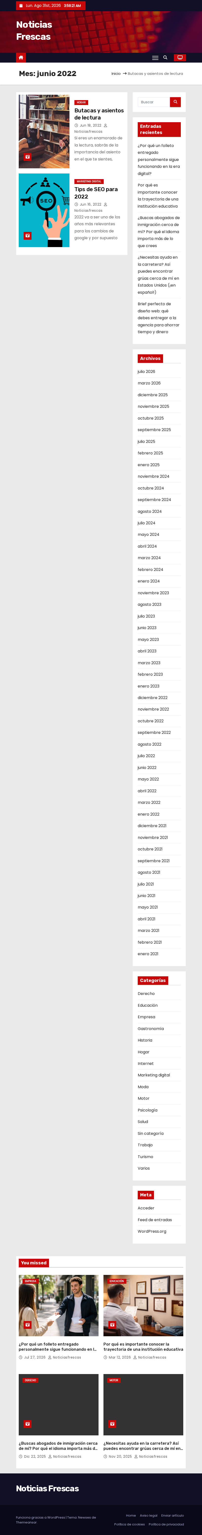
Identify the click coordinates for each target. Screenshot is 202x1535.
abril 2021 (146, 919)
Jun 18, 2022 (91, 125)
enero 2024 (149, 581)
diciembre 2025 (153, 395)
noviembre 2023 (153, 593)
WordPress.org (152, 1231)
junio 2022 (147, 767)
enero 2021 (148, 954)
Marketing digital (89, 181)
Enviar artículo (172, 1515)
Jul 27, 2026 (35, 1357)
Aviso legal (148, 1515)
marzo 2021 (148, 930)
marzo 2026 (149, 383)
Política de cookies (129, 1524)
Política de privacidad (166, 1524)
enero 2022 (148, 814)
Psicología (147, 1110)
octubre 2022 (151, 721)
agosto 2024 (150, 511)
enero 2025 (149, 465)
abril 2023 (147, 651)
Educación (148, 1005)
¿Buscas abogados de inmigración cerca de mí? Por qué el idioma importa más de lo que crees (159, 232)
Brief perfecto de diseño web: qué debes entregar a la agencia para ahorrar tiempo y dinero (159, 318)
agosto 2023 (149, 604)
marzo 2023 (149, 663)
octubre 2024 (151, 488)
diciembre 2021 (152, 826)
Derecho (146, 993)
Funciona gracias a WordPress (41, 1517)
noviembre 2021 (153, 837)
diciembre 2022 (153, 698)
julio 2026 (146, 371)
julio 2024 (146, 523)
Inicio (116, 73)
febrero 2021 (150, 942)
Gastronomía (151, 1029)
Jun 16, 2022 (91, 204)
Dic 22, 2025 (35, 1456)
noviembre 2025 (153, 406)
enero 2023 (148, 686)
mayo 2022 (148, 779)
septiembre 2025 (154, 430)
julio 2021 (146, 884)
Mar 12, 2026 (120, 1357)
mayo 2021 (148, 907)
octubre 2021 (150, 849)
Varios (144, 1168)
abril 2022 (147, 791)
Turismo (145, 1157)
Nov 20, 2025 (121, 1456)
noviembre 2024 (153, 476)
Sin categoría (151, 1133)
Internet (146, 1063)
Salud (143, 1122)
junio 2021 (146, 896)
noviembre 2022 (153, 709)
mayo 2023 (148, 639)
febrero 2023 (150, 674)
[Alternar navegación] (155, 57)
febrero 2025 (150, 453)
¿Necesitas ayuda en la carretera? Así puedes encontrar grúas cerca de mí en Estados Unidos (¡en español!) (142, 1448)
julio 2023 (146, 616)
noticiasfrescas (66, 1357)
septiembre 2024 (154, 500)
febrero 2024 (150, 569)
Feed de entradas (155, 1220)
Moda (143, 1087)
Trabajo (145, 1145)
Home (131, 1515)
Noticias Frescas (47, 1488)
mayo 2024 (148, 534)
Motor (144, 1098)
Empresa (146, 1017)
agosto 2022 (149, 744)
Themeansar (26, 1522)
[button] (166, 57)
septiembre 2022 (154, 732)
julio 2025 (146, 441)
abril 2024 (147, 546)
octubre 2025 (151, 418)
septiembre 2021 (154, 861)
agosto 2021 (149, 872)
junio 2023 (147, 628)
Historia (145, 1040)
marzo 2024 (149, 558)
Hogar (81, 102)
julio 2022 (146, 756)
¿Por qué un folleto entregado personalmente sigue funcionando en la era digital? (159, 159)
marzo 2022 (149, 802)
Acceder (146, 1208)
